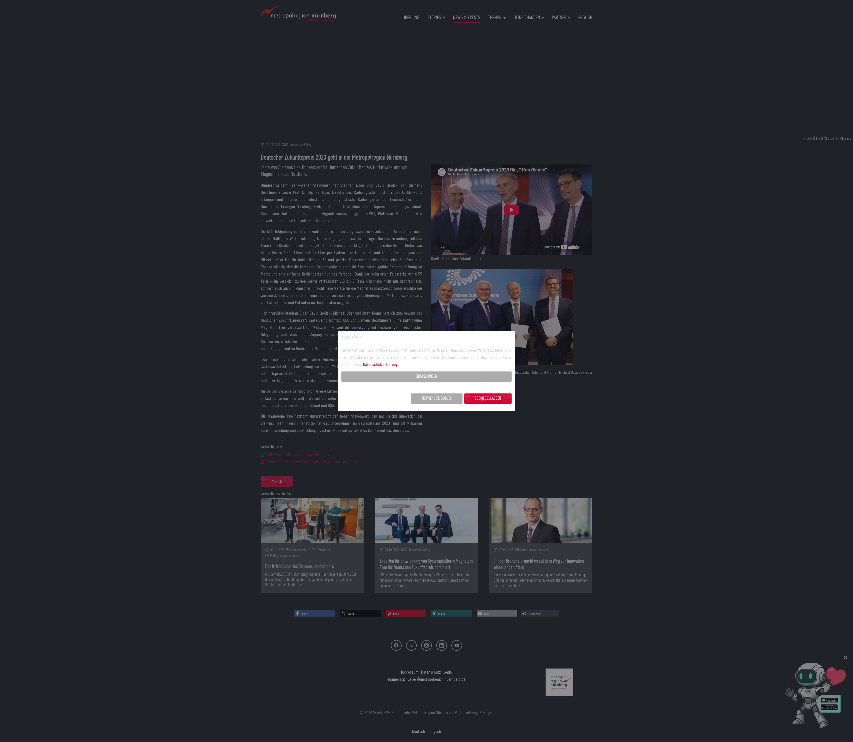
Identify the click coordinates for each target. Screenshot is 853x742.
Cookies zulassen (488, 398)
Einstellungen (426, 376)
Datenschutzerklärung (380, 364)
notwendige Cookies (437, 398)
